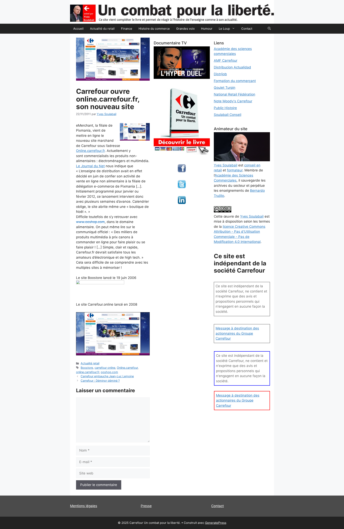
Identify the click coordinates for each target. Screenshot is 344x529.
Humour (206, 28)
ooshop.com (109, 372)
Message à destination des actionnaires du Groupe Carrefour (237, 333)
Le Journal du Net (90, 166)
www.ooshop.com (90, 222)
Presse (146, 506)
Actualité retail (90, 363)
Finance (126, 28)
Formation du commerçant (235, 81)
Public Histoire (225, 108)
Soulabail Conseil (227, 115)
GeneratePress (215, 523)
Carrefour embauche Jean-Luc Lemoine (107, 376)
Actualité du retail (102, 28)
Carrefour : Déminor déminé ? (100, 380)
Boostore (87, 367)
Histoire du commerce (154, 28)
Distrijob (220, 74)
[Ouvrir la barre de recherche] (269, 29)
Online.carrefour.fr (90, 151)
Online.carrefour (127, 367)
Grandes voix (185, 28)
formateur (234, 170)
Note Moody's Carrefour (233, 101)
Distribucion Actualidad (232, 67)
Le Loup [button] (224, 28)
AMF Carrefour (225, 61)
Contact (246, 28)
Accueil (78, 28)
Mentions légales (83, 506)
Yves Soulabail (252, 216)
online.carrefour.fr (87, 372)
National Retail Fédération (234, 94)
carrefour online (105, 367)
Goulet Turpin (224, 88)
